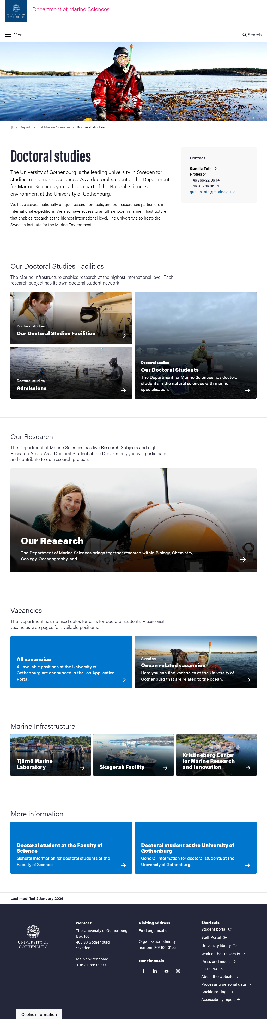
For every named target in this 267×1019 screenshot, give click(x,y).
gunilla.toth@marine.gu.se (212, 191)
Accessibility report (218, 999)
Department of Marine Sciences (45, 127)
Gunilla (201, 168)
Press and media (216, 961)
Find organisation (154, 930)
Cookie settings (215, 991)
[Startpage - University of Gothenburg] (33, 936)
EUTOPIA (210, 968)
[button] (118, 34)
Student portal (217, 929)
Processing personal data (224, 984)
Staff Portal (214, 937)
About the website (217, 976)
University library (219, 945)
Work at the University (221, 953)
